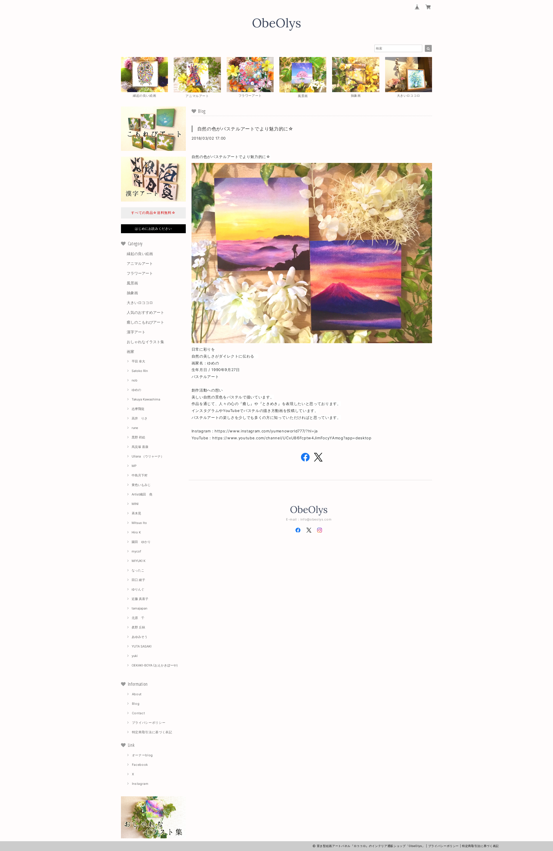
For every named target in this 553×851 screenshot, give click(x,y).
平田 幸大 (138, 361)
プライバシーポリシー (149, 723)
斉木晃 (136, 513)
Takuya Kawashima (146, 399)
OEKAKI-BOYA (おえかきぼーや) (155, 665)
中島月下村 (139, 475)
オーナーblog (142, 755)
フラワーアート (140, 273)
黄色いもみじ (141, 485)
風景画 (132, 283)
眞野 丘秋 (138, 627)
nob (134, 380)
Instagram (140, 784)
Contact (138, 713)
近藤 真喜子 (140, 599)
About (137, 694)
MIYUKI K (138, 561)
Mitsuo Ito (139, 523)
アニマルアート (140, 263)
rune (135, 428)
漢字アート (136, 332)
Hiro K (136, 532)
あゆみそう (139, 637)
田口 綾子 (138, 580)
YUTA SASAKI (141, 646)
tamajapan (139, 608)
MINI (135, 504)
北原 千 (138, 618)
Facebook (140, 765)
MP (134, 466)
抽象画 (132, 292)
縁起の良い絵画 (140, 253)
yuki (135, 656)
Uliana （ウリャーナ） (148, 456)
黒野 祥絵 (138, 437)
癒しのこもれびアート (145, 322)
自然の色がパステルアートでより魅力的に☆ (245, 129)
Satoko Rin (140, 371)
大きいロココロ (140, 302)
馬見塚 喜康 (140, 447)
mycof (136, 551)
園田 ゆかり (141, 542)
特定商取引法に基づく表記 (152, 732)
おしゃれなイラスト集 (145, 341)
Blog (136, 704)
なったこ (138, 570)
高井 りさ (139, 418)
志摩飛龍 (138, 409)
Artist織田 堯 (142, 494)
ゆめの (136, 390)
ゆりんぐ (138, 589)
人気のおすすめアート (145, 312)
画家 (130, 351)
